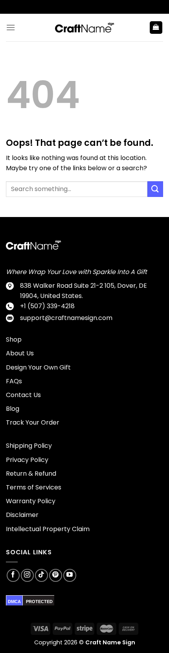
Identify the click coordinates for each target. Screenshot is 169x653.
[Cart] (156, 27)
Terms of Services (33, 487)
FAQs (14, 381)
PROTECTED (39, 601)
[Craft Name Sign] (84, 27)
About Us (20, 353)
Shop (14, 339)
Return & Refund (31, 473)
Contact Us (23, 394)
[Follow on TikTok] (41, 575)
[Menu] (10, 27)
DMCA (14, 601)
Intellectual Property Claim (48, 528)
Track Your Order (32, 422)
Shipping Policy (29, 445)
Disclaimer (22, 514)
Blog (12, 408)
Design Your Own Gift (38, 367)
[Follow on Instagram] (27, 575)
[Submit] (155, 189)
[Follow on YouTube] (69, 575)
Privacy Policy (27, 459)
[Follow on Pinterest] (55, 575)
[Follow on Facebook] (13, 575)
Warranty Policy (30, 501)
